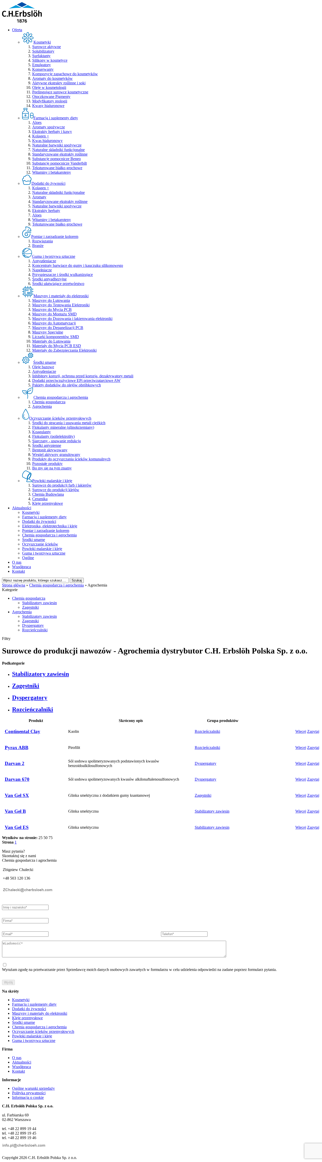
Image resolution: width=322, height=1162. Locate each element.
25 (40, 838)
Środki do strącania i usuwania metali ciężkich (68, 423)
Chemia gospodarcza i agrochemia (49, 535)
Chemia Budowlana (48, 494)
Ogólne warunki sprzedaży (33, 1088)
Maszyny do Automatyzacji (54, 323)
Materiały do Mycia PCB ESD (56, 346)
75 (51, 838)
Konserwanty (43, 69)
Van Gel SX (17, 795)
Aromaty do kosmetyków (52, 78)
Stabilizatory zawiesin (39, 603)
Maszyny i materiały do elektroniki (39, 1013)
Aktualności (21, 508)
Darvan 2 (14, 763)
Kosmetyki (30, 512)
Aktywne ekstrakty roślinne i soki (59, 83)
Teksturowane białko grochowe (57, 168)
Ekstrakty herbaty (46, 210)
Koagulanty (41, 432)
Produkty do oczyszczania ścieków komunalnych (71, 459)
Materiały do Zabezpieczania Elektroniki (64, 350)
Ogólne (28, 558)
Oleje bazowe (43, 367)
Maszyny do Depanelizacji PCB (57, 327)
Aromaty (39, 197)
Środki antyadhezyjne (49, 279)
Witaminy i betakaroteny (51, 172)
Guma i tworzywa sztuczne (43, 553)
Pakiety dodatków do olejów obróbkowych (66, 385)
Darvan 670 (17, 779)
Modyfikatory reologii (49, 101)
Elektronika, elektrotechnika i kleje (49, 526)
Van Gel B (15, 811)
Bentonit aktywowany (49, 450)
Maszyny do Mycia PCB (52, 309)
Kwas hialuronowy (47, 140)
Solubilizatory (43, 51)
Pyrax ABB (16, 747)
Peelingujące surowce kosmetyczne (60, 92)
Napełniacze (42, 270)
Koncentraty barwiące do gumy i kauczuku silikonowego (77, 265)
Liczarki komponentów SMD (55, 337)
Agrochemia (42, 406)
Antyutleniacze (44, 261)
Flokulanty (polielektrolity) (53, 436)
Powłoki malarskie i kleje (42, 549)
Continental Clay (22, 731)
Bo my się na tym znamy (52, 468)
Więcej (300, 731)
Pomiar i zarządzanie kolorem (45, 530)
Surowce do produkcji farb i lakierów (62, 485)
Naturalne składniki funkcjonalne (58, 150)
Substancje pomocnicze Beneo (56, 159)
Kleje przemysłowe (47, 503)
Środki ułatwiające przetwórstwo (58, 283)
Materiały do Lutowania (51, 341)
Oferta (17, 30)
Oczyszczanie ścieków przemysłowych (43, 1031)
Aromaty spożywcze (48, 127)
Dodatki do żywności (39, 521)
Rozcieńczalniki (35, 630)
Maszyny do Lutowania (51, 300)
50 (46, 838)
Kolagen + (40, 136)
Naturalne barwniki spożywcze (57, 145)
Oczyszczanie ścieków (40, 544)
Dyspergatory (33, 625)
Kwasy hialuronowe (48, 105)
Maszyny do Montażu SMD (54, 314)
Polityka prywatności (29, 1093)
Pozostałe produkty (47, 463)
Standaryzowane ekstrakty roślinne (60, 154)
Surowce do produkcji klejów (55, 490)
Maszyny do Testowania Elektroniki (61, 305)
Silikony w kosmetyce (49, 60)
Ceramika (40, 499)
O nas (16, 562)
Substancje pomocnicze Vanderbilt (59, 163)
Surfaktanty (41, 56)
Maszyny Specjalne (47, 332)
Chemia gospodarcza (48, 402)
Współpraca (21, 567)
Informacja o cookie (28, 1097)
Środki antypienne (46, 445)
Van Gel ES (17, 827)
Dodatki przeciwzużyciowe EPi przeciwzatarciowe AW (76, 380)
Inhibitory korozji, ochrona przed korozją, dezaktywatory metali (82, 376)
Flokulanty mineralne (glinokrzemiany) (63, 427)
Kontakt (18, 571)
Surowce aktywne (46, 47)
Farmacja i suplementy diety (44, 517)
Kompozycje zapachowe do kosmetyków (65, 74)
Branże (38, 245)
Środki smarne (33, 539)
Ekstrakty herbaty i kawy (52, 131)
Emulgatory (41, 65)
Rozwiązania (42, 241)
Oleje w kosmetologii (49, 87)
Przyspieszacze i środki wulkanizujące (62, 274)
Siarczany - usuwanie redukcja (56, 441)
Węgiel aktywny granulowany (56, 454)
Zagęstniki (30, 607)
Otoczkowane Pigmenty (51, 96)
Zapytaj (313, 731)
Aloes (37, 122)
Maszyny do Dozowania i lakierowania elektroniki (72, 318)
